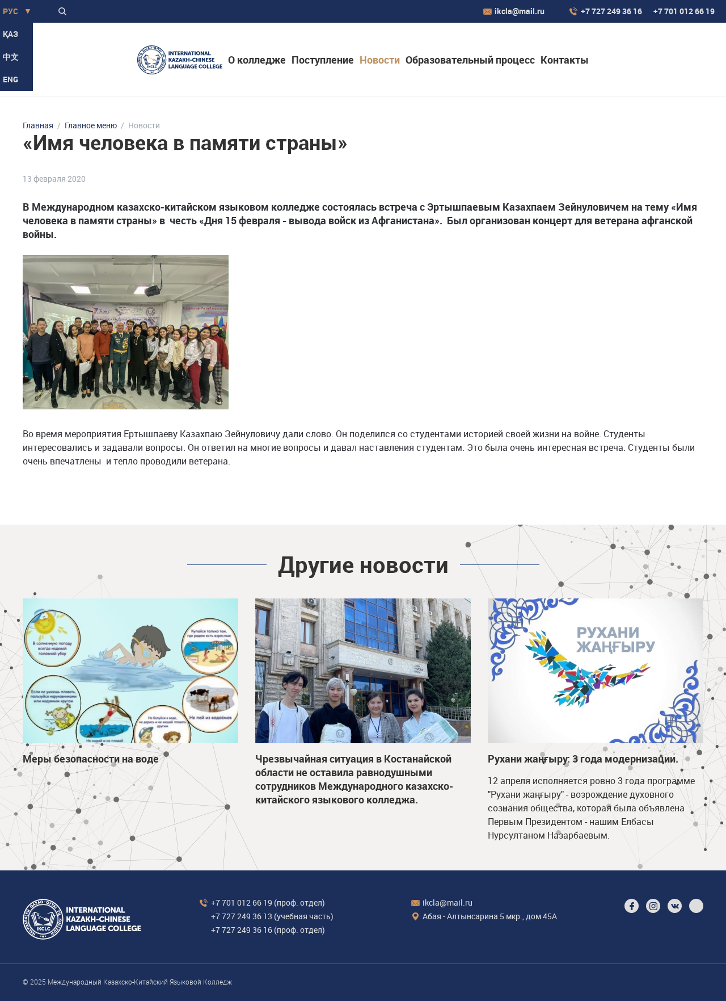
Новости (380, 59)
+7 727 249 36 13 (241, 916)
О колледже (257, 59)
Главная (38, 125)
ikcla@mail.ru (519, 11)
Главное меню (91, 125)
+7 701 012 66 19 (684, 11)
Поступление (323, 59)
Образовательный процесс (470, 59)
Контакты (565, 59)
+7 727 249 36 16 (611, 11)
